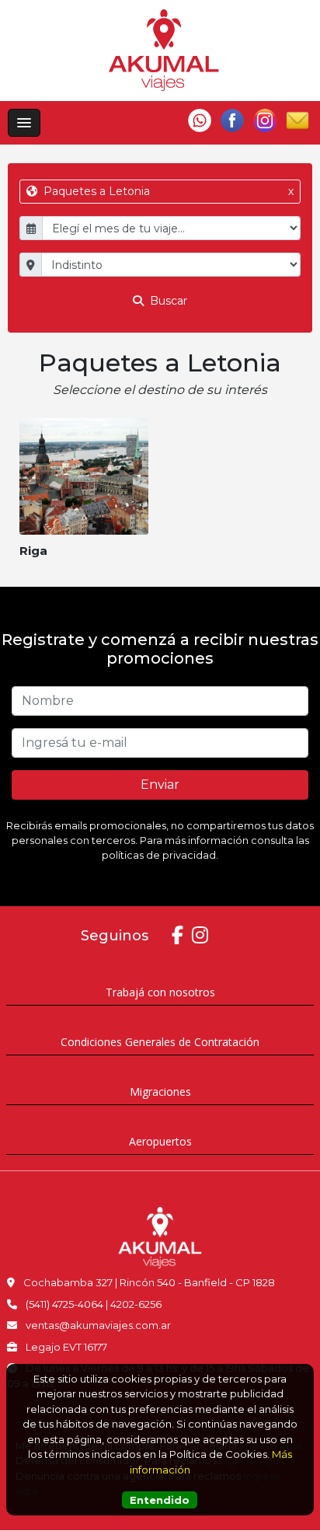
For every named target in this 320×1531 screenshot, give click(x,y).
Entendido (160, 1500)
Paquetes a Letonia (166, 191)
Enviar (160, 784)
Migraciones (160, 1091)
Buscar (167, 301)
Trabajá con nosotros (160, 992)
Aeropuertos (160, 1141)
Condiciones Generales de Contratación (160, 1041)
